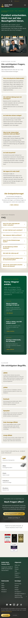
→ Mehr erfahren (14, 205)
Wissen (17, 569)
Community (18, 583)
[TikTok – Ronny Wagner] (17, 604)
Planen (16, 567)
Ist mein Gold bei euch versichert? (13, 230)
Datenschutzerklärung (6, 611)
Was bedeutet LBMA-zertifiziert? (12, 235)
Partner (17, 585)
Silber (2, 585)
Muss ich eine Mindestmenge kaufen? (11, 241)
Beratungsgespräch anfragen (14, 514)
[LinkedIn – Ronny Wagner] (6, 604)
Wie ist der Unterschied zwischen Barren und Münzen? (12, 265)
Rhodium (4, 591)
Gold (2, 583)
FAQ (16, 571)
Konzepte (17, 591)
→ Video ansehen (10, 331)
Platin (2, 587)
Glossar (17, 589)
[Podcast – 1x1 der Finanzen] (21, 604)
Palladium (4, 589)
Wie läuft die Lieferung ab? (11, 253)
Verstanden (5, 615)
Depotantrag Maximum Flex (19, 596)
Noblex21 (17, 1)
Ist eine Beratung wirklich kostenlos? (10, 247)
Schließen (15, 615)
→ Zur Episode (9, 313)
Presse (16, 587)
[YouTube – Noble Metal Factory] (10, 604)
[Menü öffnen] (25, 5)
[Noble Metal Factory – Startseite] (6, 5)
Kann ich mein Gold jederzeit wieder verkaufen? (11, 224)
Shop (16, 575)
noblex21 (17, 577)
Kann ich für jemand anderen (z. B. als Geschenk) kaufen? (13, 259)
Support (17, 573)
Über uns (17, 565)
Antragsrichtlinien (19, 593)
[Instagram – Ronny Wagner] (14, 604)
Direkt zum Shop (13, 518)
